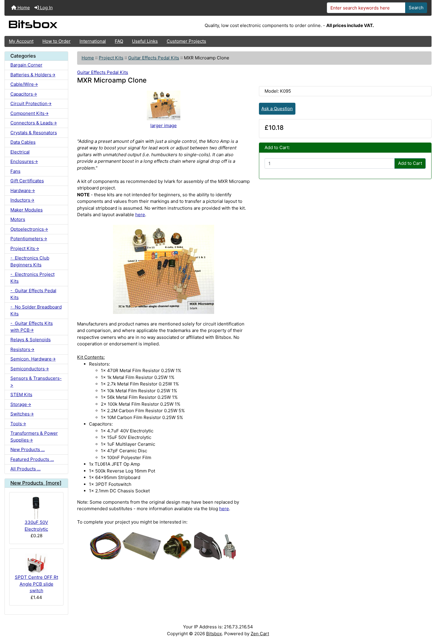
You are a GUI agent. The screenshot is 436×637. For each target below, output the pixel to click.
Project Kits (111, 58)
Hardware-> (22, 190)
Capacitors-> (23, 94)
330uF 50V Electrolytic (36, 525)
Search (416, 7)
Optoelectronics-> (29, 229)
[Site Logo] (75, 25)
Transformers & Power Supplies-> (34, 436)
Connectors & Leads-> (33, 123)
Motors (17, 219)
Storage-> (20, 404)
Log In (46, 7)
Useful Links (145, 41)
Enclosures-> (24, 161)
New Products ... (27, 449)
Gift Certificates (27, 181)
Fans (15, 171)
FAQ (119, 41)
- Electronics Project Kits (32, 277)
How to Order (56, 41)
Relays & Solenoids (30, 339)
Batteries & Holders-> (32, 75)
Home (23, 7)
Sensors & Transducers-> (36, 381)
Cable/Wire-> (24, 84)
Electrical (20, 152)
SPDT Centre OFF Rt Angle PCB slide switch (36, 583)
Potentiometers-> (28, 238)
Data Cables (23, 142)
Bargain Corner (26, 65)
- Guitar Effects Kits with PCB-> (31, 326)
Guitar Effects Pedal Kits (153, 58)
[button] (426, 609)
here (140, 214)
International (92, 41)
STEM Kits (21, 394)
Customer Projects (186, 41)
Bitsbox (214, 633)
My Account (21, 41)
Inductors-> (22, 200)
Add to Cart (410, 163)
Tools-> (18, 423)
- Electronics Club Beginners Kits (29, 261)
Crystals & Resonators (33, 132)
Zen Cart (260, 633)
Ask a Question (277, 108)
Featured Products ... (32, 459)
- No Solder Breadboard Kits (36, 310)
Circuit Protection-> (31, 103)
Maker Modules (26, 210)
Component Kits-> (29, 113)
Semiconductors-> (29, 369)
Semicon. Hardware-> (33, 359)
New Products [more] (35, 483)
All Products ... (25, 469)
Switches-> (22, 414)
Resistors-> (22, 349)
